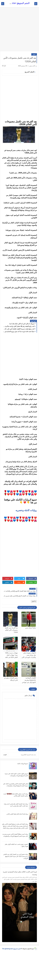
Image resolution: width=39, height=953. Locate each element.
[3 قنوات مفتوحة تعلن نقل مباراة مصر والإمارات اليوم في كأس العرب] (28, 644)
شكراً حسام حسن (30, 628)
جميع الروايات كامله (22, 763)
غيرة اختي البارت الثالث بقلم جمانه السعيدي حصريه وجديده (20, 873)
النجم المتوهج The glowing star (11, 949)
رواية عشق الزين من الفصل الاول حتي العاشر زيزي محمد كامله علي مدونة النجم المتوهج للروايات (15, 856)
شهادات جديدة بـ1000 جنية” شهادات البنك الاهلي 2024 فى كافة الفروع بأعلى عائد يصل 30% (11, 657)
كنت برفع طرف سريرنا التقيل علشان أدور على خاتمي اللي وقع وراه (18, 329)
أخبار (34, 54)
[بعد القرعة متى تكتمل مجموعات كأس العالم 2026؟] (10, 619)
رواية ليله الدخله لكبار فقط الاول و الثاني (17, 814)
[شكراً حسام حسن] (28, 619)
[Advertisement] (19, 30)
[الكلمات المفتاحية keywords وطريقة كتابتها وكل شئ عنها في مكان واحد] (28, 669)
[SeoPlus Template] (35, 948)
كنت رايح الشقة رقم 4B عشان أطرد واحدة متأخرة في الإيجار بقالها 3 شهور (18, 326)
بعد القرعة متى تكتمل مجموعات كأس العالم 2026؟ (11, 630)
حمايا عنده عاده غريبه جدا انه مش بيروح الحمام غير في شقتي (18, 331)
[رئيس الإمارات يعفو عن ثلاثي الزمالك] (10, 669)
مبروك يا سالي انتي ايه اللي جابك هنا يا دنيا (22, 324)
